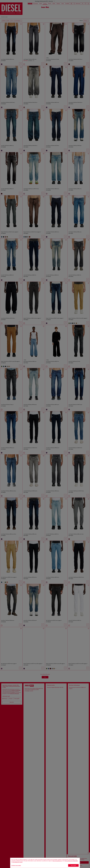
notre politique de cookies (17, 862)
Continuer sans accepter (16, 865)
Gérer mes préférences (57, 860)
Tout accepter (73, 865)
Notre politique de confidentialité (71, 860)
